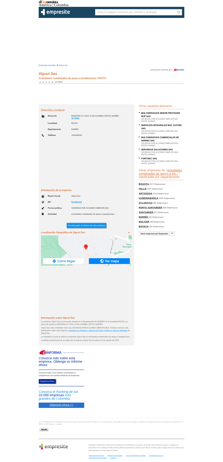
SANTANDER (146, 212)
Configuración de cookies (97, 458)
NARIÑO (143, 217)
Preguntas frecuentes (96, 455)
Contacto (113, 458)
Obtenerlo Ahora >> (61, 405)
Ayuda (44, 429)
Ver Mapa (75, 118)
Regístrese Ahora (47, 381)
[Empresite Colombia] (55, 14)
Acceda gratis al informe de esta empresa (86, 225)
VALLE (142, 189)
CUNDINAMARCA (148, 198)
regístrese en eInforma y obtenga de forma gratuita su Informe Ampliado (97, 330)
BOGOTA (144, 184)
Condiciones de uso (156, 455)
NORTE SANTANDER (150, 207)
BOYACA (144, 226)
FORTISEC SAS (149, 158)
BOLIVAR (144, 222)
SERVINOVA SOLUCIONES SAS (157, 149)
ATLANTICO (145, 203)
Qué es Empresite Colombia (135, 455)
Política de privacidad (114, 455)
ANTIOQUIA (145, 193)
